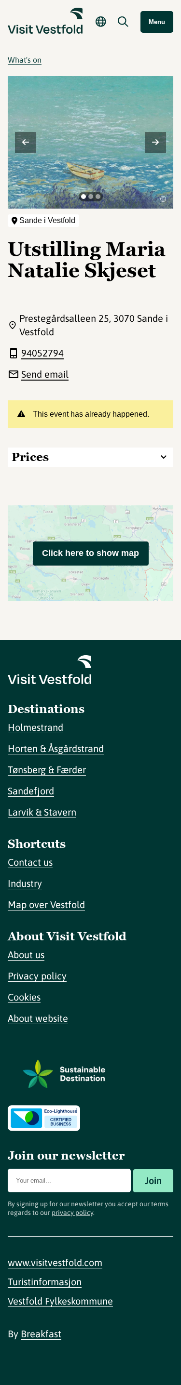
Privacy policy (37, 975)
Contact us (30, 862)
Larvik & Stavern (42, 812)
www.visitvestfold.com (55, 1262)
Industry (25, 883)
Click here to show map (90, 553)
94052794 (42, 352)
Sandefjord (31, 790)
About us (26, 954)
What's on (25, 59)
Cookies (24, 996)
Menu (157, 22)
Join (153, 1180)
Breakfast (41, 1333)
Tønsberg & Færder (47, 769)
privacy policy (72, 1212)
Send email (45, 374)
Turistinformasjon (45, 1281)
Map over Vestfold (46, 904)
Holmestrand (35, 727)
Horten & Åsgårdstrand (56, 748)
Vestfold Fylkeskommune (60, 1300)
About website (38, 1018)
